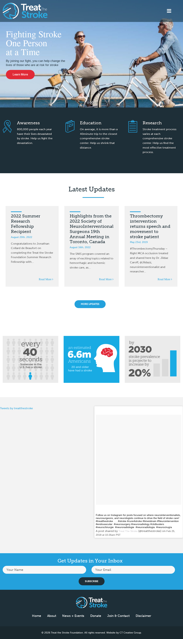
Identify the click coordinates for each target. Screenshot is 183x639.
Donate (95, 616)
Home (36, 616)
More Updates (90, 304)
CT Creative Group (130, 632)
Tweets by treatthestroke (16, 408)
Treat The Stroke (128, 531)
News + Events (73, 616)
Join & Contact (118, 616)
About (51, 616)
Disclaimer (143, 616)
